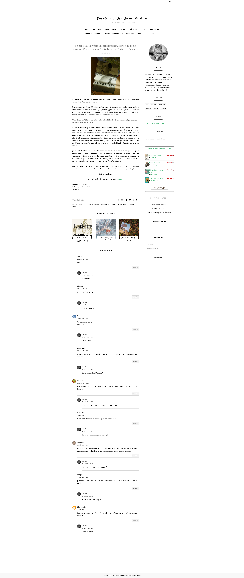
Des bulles (105, 204)
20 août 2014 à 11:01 (82, 259)
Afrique (148, 108)
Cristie (84, 273)
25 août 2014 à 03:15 (82, 509)
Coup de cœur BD (93, 204)
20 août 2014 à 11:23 (82, 318)
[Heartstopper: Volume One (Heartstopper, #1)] (147, 174)
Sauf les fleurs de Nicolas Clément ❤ (159, 213)
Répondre (135, 267)
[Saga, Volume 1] (147, 166)
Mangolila (81, 442)
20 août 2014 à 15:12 (82, 415)
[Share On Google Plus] (137, 199)
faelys (79, 475)
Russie (156, 108)
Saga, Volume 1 (154, 163)
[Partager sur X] (130, 199)
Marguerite (81, 507)
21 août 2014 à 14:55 (87, 464)
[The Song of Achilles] (147, 182)
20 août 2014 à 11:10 (82, 289)
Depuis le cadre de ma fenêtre (122, 18)
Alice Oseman (154, 174)
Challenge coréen (158, 208)
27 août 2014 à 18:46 (87, 528)
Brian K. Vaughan (155, 165)
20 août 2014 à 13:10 (87, 402)
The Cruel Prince (155, 156)
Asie (147, 105)
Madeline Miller (154, 180)
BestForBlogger (136, 575)
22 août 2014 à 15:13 (87, 496)
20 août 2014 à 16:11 (87, 431)
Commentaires (152, 249)
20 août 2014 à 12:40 (87, 369)
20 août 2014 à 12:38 (87, 275)
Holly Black (153, 157)
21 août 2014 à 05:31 (82, 445)
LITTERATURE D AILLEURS (155, 124)
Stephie (80, 286)
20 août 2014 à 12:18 (82, 351)
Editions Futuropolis (119, 204)
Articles (150, 245)
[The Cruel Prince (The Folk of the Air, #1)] (147, 159)
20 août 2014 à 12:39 (87, 337)
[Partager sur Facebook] (126, 199)
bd (85, 204)
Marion (80, 256)
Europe (153, 105)
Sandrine (80, 316)
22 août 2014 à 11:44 (82, 477)
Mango (121, 179)
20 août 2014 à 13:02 (83, 383)
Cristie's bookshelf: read (159, 148)
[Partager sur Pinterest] (133, 199)
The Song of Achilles (156, 178)
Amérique (162, 105)
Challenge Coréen (159, 205)
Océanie (163, 108)
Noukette (80, 413)
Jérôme (80, 380)
